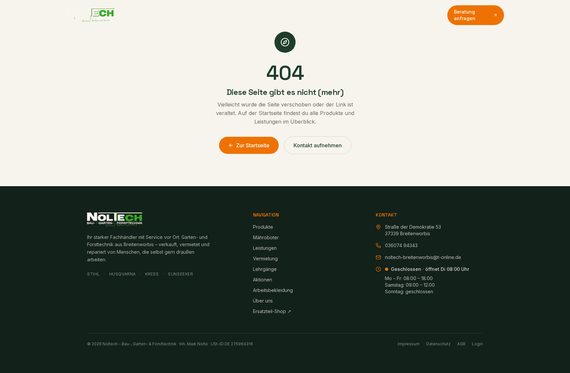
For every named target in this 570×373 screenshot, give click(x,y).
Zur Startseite (252, 145)
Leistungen (211, 15)
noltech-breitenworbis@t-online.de (423, 257)
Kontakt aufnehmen (318, 145)
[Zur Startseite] (90, 15)
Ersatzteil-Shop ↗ (272, 311)
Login (477, 343)
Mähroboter (175, 15)
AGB (461, 343)
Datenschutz (438, 343)
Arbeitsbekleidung (354, 15)
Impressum (409, 343)
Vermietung (247, 15)
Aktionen (313, 15)
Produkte (136, 15)
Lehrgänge (281, 15)
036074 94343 (423, 15)
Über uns (390, 15)
